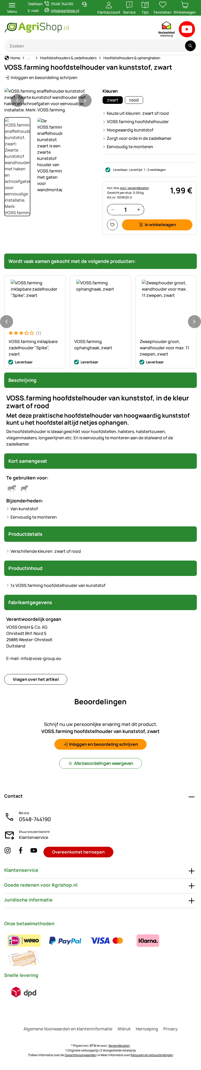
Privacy (170, 1029)
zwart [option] (112, 100)
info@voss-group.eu (33, 658)
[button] (51, 100)
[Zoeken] (190, 45)
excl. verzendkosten (134, 188)
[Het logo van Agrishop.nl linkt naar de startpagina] (58, 27)
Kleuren (110, 91)
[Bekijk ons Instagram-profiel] (7, 852)
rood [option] (134, 100)
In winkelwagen (160, 224)
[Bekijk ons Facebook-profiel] (20, 852)
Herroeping (147, 1029)
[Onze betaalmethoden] (100, 949)
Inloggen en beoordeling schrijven (44, 77)
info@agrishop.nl (65, 10)
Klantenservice (33, 837)
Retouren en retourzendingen (152, 1055)
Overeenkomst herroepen (78, 852)
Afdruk (124, 1029)
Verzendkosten (119, 1045)
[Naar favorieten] (112, 224)
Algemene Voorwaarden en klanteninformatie (68, 1029)
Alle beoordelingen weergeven (103, 763)
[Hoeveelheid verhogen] (138, 209)
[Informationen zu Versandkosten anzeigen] (23, 992)
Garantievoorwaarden (80, 1055)
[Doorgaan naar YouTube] (187, 30)
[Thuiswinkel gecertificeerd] (166, 30)
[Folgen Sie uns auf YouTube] (33, 852)
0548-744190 (35, 819)
